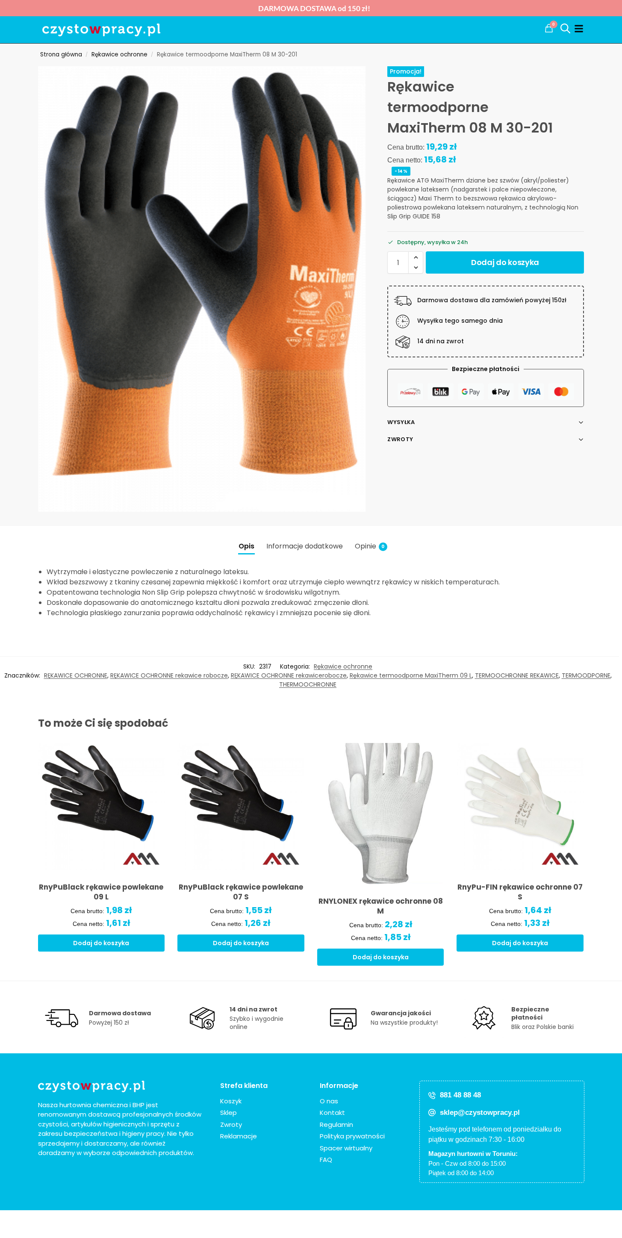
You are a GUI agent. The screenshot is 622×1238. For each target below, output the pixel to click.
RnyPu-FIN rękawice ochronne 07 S (520, 892)
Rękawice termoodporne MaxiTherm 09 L (411, 675)
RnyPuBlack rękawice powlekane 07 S (241, 892)
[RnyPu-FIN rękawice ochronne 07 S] (520, 806)
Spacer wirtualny (346, 1148)
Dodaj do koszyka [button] (101, 943)
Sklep (228, 1112)
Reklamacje (238, 1136)
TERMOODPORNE (586, 675)
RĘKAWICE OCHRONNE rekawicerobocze (289, 675)
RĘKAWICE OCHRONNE (75, 675)
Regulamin (336, 1124)
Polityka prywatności (352, 1136)
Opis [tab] (246, 546)
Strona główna (61, 54)
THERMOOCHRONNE (307, 684)
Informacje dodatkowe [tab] (304, 546)
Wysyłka (401, 422)
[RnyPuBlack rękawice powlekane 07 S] (240, 806)
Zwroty (400, 439)
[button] (549, 28)
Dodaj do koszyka (505, 262)
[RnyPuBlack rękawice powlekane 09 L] (101, 806)
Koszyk (231, 1101)
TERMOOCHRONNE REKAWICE (517, 675)
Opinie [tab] (370, 546)
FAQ (326, 1159)
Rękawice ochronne (119, 54)
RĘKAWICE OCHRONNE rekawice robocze (169, 675)
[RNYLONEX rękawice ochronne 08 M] (380, 813)
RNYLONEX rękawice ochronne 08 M (380, 906)
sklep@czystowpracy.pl (480, 1112)
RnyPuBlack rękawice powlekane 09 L (101, 892)
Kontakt (332, 1112)
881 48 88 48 (460, 1095)
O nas (329, 1101)
